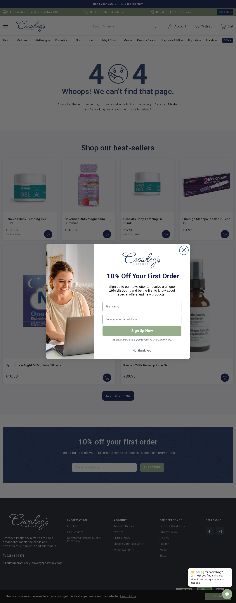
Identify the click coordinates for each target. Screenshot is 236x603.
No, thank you (142, 350)
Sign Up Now (142, 330)
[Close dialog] (183, 250)
